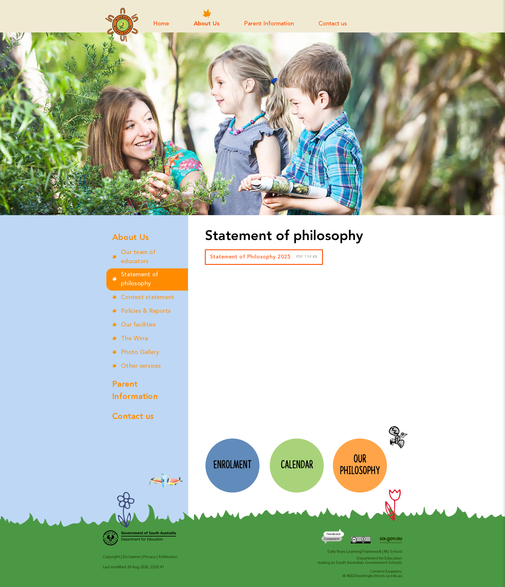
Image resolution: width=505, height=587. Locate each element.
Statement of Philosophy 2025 (264, 257)
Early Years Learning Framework (354, 552)
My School (393, 552)
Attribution (167, 557)
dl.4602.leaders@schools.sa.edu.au (372, 576)
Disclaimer (132, 557)
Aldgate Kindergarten (121, 25)
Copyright (111, 557)
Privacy (149, 557)
